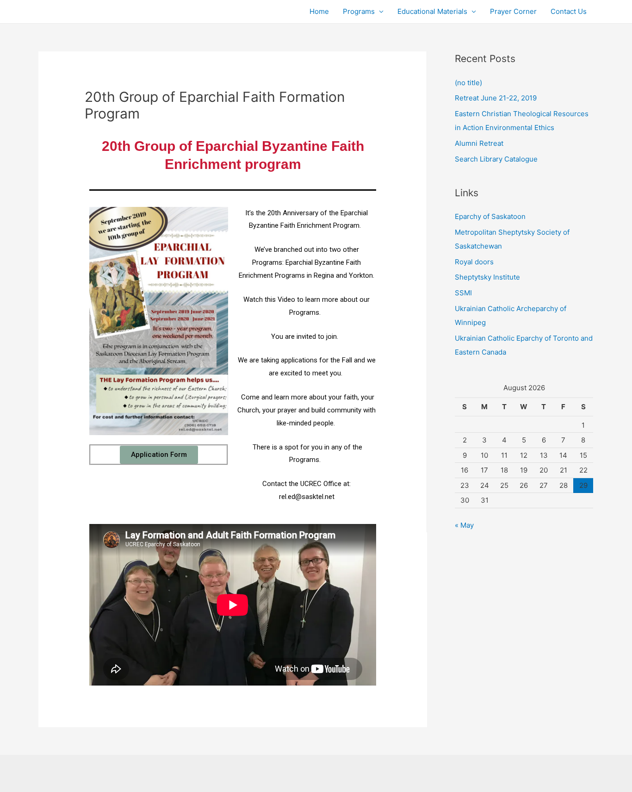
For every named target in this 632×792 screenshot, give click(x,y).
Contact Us (569, 11)
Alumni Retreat (479, 143)
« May (464, 525)
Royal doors (474, 261)
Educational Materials (432, 11)
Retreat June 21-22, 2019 (496, 98)
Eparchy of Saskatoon (490, 216)
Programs (359, 11)
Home (319, 11)
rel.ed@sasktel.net (307, 497)
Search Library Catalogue (496, 159)
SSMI (463, 292)
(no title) (468, 82)
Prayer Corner (513, 11)
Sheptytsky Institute (487, 277)
